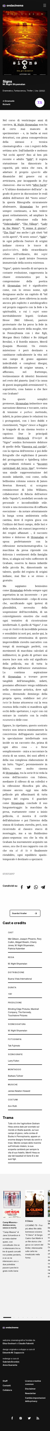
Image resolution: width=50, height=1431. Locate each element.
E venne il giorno (34, 228)
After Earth (39, 185)
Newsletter (30, 1393)
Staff (5, 1381)
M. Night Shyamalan (26, 124)
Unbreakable (11, 223)
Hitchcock (23, 438)
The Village (30, 223)
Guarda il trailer (19, 913)
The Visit (9, 232)
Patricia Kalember (16, 948)
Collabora (7, 1390)
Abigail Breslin (22, 942)
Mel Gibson (13, 938)
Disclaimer (30, 1389)
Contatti (7, 1385)
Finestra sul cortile (34, 446)
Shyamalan (26, 206)
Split (29, 159)
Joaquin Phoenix (28, 938)
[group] (12, 1232)
